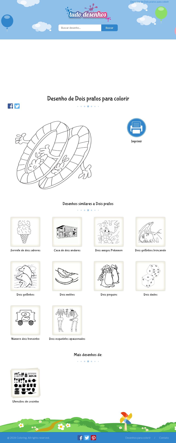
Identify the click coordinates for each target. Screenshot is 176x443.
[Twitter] (87, 439)
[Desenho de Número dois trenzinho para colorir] (25, 320)
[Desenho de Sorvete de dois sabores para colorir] (25, 231)
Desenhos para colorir (138, 437)
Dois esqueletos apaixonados (67, 339)
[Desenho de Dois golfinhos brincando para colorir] (150, 231)
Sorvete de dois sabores (25, 250)
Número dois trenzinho (25, 339)
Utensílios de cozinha (25, 401)
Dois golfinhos (25, 294)
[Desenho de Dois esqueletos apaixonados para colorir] (67, 320)
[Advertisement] (88, 68)
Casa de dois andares (67, 250)
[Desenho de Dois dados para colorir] (150, 276)
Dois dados (150, 294)
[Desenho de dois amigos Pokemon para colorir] (109, 231)
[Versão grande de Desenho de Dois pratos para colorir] (53, 154)
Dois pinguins (109, 294)
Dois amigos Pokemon (109, 250)
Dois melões (67, 294)
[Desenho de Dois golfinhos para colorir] (25, 276)
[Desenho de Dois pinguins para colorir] (109, 276)
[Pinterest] (93, 439)
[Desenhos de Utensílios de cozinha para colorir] (25, 383)
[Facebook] (80, 439)
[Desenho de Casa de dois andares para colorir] (67, 231)
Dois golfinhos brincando (150, 250)
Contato (164, 437)
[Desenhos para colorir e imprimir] (88, 12)
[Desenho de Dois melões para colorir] (67, 276)
